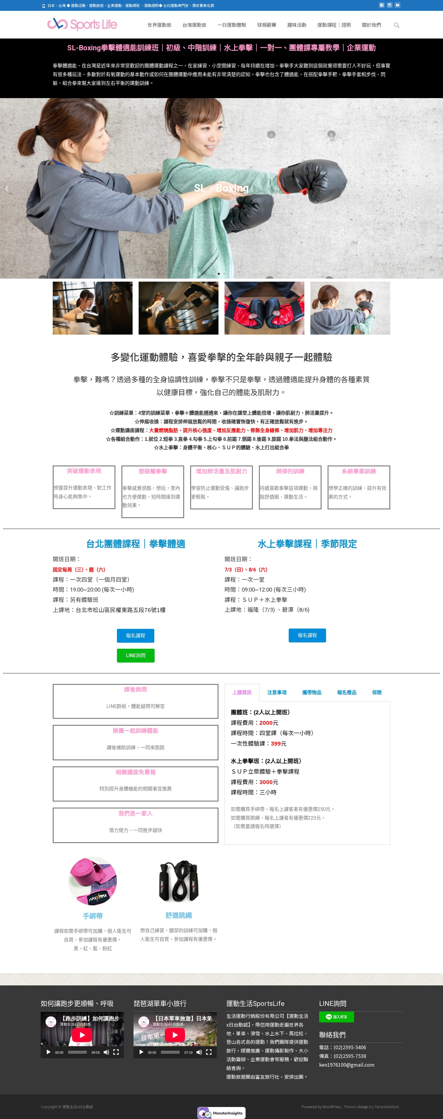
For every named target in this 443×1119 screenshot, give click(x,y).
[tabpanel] (307, 773)
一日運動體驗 (231, 24)
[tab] (242, 692)
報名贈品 (347, 692)
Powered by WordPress (321, 1106)
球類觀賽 (266, 24)
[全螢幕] (116, 1052)
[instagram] (390, 7)
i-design (362, 1106)
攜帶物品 (312, 692)
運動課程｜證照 (334, 24)
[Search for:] (397, 25)
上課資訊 (242, 692)
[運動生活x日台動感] (76, 23)
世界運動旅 (159, 24)
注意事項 (277, 692)
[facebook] (382, 7)
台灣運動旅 (194, 24)
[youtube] (397, 7)
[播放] (49, 1052)
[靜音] (106, 1052)
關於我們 (371, 24)
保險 (377, 692)
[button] (219, 274)
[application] (82, 1035)
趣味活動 (296, 24)
